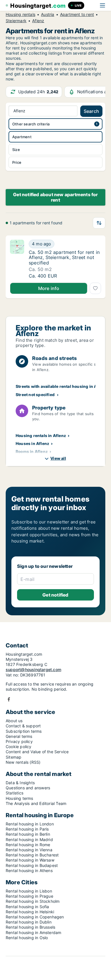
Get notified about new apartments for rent (55, 197)
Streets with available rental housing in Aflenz (61, 386)
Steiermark (16, 20)
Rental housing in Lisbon (29, 891)
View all (58, 458)
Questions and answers (28, 787)
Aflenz (38, 20)
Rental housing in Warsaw (30, 860)
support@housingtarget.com (33, 669)
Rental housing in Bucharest (32, 854)
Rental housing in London (30, 823)
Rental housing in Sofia (27, 906)
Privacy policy (19, 741)
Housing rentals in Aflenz (41, 435)
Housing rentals (20, 14)
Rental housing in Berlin (28, 834)
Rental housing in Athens (29, 870)
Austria (47, 14)
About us (14, 720)
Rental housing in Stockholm (32, 901)
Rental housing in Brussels (30, 927)
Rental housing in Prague (29, 896)
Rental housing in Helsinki (30, 911)
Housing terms (19, 798)
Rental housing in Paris (27, 829)
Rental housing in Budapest (32, 865)
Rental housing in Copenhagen (35, 916)
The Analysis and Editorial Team (36, 803)
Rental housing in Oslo (27, 937)
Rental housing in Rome (28, 844)
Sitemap (13, 757)
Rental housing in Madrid (29, 839)
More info (48, 288)
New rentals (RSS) (23, 762)
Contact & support (23, 725)
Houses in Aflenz (32, 443)
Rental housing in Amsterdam (33, 932)
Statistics (14, 792)
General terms (19, 736)
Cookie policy (19, 746)
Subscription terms (24, 731)
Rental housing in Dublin (29, 922)
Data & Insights (20, 782)
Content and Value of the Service (37, 751)
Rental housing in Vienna (29, 849)
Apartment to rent (77, 14)
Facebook (9, 699)
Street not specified (35, 394)
